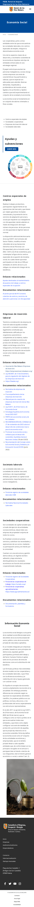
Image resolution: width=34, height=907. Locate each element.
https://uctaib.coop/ (18, 584)
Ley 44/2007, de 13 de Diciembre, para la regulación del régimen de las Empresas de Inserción (17, 376)
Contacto (17, 895)
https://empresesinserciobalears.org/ (18, 371)
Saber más (11, 149)
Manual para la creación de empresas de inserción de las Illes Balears (17, 401)
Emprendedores (8, 848)
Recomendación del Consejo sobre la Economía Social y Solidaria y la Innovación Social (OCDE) (17, 444)
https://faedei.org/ (12, 381)
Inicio (4, 34)
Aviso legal (17, 898)
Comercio (6, 855)
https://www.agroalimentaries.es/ (17, 592)
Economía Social (13, 34)
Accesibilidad (17, 904)
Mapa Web (17, 901)
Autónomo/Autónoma (10, 845)
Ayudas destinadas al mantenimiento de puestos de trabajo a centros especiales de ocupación (16, 283)
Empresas (6, 842)
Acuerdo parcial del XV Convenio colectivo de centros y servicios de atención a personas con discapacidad (16, 296)
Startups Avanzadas (9, 861)
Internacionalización (9, 858)
